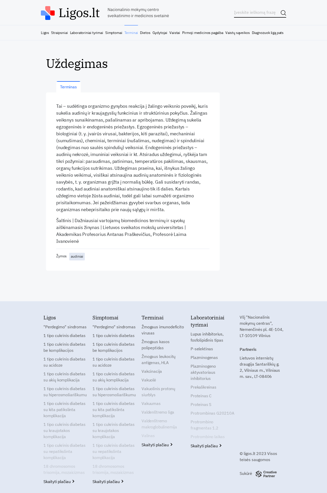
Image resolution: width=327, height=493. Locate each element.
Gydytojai (160, 32)
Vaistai (174, 32)
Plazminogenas (204, 357)
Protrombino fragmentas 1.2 (204, 424)
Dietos (145, 32)
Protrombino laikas (208, 436)
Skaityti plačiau (57, 481)
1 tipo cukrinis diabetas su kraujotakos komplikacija (64, 430)
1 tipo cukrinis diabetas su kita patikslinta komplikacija (64, 409)
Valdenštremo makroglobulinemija (159, 423)
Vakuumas (151, 403)
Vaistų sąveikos (237, 32)
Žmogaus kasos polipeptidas (156, 344)
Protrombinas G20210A (212, 413)
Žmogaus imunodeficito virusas (163, 329)
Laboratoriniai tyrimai (86, 32)
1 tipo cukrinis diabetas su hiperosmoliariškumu (65, 391)
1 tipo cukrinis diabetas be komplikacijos (64, 347)
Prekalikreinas (203, 387)
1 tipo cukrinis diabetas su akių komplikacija (64, 376)
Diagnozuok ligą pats (268, 32)
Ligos (45, 32)
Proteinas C (201, 395)
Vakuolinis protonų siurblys (158, 391)
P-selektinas (202, 348)
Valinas (148, 435)
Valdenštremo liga (158, 412)
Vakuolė (149, 379)
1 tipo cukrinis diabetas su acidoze (64, 362)
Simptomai (113, 32)
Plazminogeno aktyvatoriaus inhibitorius (203, 372)
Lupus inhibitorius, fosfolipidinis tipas (207, 337)
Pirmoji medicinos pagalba (202, 32)
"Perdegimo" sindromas (65, 326)
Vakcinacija (152, 371)
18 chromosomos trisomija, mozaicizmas (64, 469)
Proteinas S (201, 404)
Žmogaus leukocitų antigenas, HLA (159, 359)
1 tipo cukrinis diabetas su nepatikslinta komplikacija (64, 451)
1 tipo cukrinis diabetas (64, 335)
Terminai (131, 32)
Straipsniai (59, 32)
